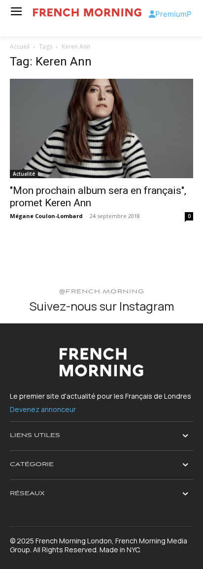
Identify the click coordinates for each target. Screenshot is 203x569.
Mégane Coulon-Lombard (46, 216)
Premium (171, 14)
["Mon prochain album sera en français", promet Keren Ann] (101, 128)
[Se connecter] (152, 14)
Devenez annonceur (43, 409)
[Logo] (87, 12)
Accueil (20, 46)
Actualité (24, 173)
